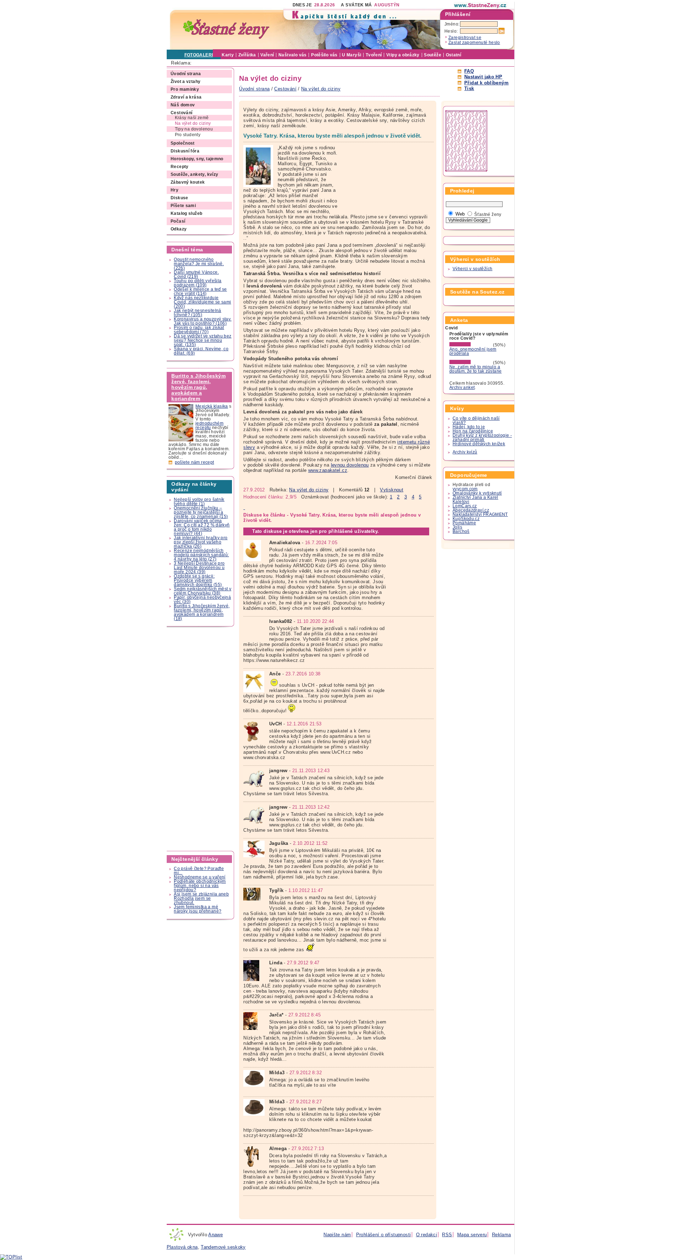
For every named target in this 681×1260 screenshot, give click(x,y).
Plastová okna (182, 1247)
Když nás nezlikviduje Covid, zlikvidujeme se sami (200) (202, 302)
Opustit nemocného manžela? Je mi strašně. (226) (199, 263)
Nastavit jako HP (483, 76)
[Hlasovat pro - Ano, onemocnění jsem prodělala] (470, 345)
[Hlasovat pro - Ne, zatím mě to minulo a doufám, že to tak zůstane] (470, 363)
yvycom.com (465, 489)
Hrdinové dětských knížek (479, 444)
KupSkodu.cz (466, 519)
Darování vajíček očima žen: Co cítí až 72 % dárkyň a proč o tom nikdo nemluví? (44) (201, 527)
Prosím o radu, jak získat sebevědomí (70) (199, 329)
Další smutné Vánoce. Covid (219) (196, 274)
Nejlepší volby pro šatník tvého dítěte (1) (199, 501)
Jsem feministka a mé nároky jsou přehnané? (197, 909)
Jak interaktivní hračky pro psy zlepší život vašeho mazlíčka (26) (200, 542)
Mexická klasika (211, 406)
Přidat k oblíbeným (486, 82)
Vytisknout (391, 489)
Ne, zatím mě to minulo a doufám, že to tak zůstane (475, 369)
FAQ (469, 71)
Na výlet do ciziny (308, 489)
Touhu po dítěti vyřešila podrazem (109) (197, 283)
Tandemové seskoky (223, 1247)
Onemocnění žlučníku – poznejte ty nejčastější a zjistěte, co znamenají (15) (201, 512)
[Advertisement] (200, 738)
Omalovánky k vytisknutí (477, 493)
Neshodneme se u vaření (199, 877)
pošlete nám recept (194, 462)
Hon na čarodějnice (473, 431)
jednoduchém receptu (209, 425)
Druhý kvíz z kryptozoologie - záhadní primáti (482, 437)
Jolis (457, 527)
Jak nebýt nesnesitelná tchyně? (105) (197, 312)
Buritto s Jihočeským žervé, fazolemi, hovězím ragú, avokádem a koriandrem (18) (201, 612)
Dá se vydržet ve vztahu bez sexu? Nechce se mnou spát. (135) (202, 340)
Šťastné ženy (488, 214)
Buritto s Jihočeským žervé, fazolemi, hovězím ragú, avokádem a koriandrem (198, 387)
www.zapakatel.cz (327, 470)
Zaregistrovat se (464, 37)
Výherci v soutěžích (472, 269)
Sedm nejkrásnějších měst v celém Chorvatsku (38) (202, 591)
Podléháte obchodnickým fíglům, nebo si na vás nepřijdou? (200, 885)
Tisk (469, 88)
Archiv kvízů (465, 452)
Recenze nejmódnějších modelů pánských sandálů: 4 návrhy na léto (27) (201, 554)
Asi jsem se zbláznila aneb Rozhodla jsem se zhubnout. (201, 898)
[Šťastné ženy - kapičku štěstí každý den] (226, 29)
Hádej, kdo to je (469, 427)
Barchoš (461, 531)
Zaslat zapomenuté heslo (474, 42)
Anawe (215, 1234)
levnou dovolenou (350, 465)
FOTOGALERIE (200, 55)
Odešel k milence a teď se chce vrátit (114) (200, 291)
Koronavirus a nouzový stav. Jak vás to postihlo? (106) (202, 321)
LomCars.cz (465, 506)
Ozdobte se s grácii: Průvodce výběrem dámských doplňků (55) (198, 580)
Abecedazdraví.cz (471, 510)
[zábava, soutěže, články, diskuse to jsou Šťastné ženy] (480, 5)
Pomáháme (464, 523)
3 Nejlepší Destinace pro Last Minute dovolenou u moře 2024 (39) (199, 567)
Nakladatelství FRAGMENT (480, 514)
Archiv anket (462, 387)
